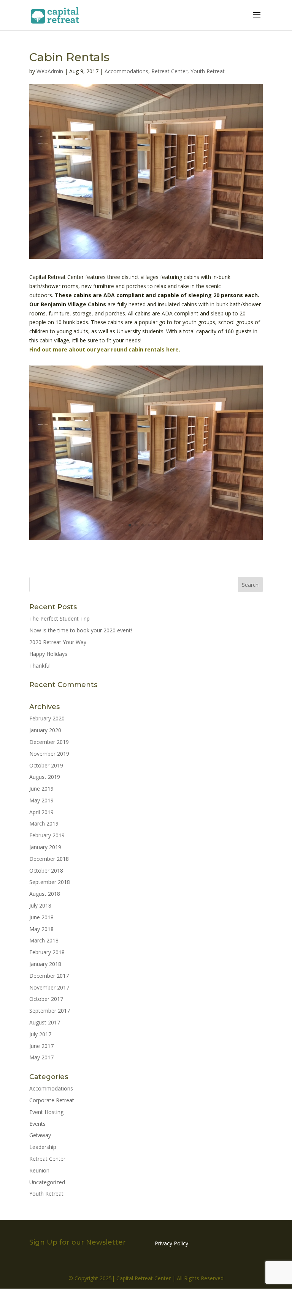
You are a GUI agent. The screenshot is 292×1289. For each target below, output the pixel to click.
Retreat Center (169, 71)
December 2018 (49, 858)
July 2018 (40, 905)
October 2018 (46, 870)
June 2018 (41, 917)
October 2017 (46, 998)
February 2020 (47, 718)
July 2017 (40, 1034)
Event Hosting (46, 1112)
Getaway (40, 1135)
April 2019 (41, 812)
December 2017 (49, 975)
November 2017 (49, 987)
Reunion (39, 1170)
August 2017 (44, 1022)
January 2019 (45, 847)
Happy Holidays (48, 653)
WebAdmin (49, 71)
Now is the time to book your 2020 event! (80, 630)
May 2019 (41, 800)
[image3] (146, 540)
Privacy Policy (171, 1243)
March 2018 (44, 940)
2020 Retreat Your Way (57, 642)
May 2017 (41, 1057)
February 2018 (47, 952)
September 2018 (49, 882)
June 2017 (41, 1045)
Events (37, 1123)
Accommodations (126, 71)
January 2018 (45, 964)
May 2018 (41, 929)
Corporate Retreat (51, 1100)
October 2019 (46, 765)
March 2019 (44, 823)
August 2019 (44, 776)
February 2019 (47, 835)
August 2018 (44, 893)
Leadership (42, 1146)
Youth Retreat (207, 71)
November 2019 (49, 753)
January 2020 (45, 730)
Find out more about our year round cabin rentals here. (105, 349)
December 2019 (49, 741)
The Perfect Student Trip (59, 618)
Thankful (40, 665)
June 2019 (41, 788)
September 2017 (49, 1010)
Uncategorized (47, 1182)
